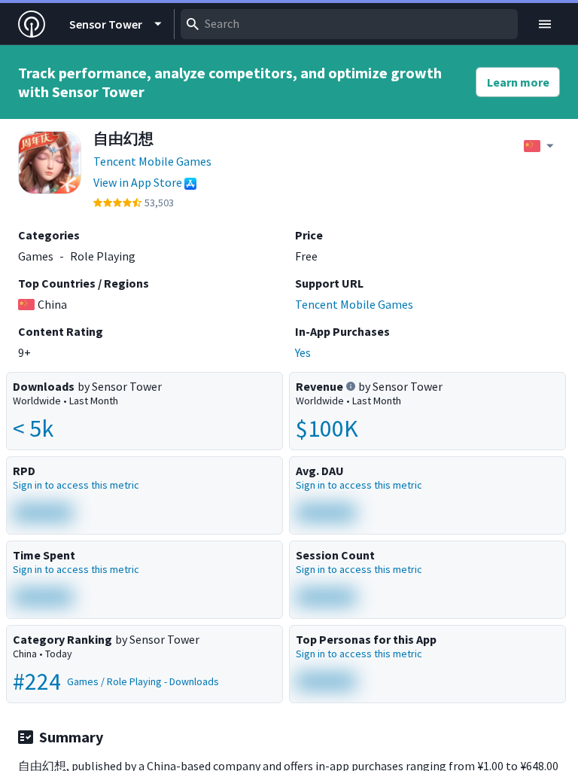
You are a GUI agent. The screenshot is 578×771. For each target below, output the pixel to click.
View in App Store (137, 182)
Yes (303, 352)
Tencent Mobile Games (152, 161)
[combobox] (349, 24)
